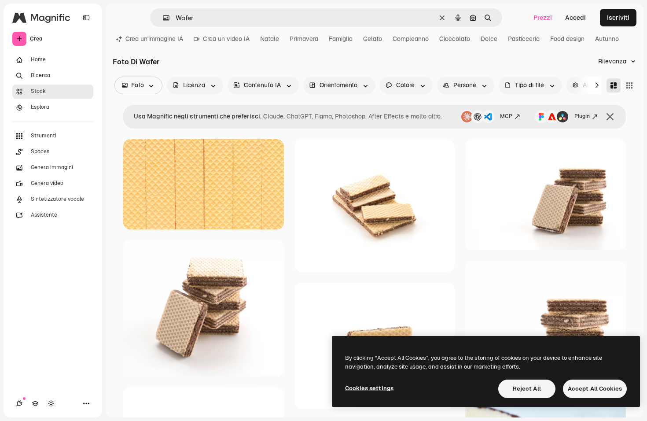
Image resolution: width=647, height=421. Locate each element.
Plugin (582, 116)
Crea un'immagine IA (154, 39)
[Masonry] (614, 85)
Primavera (304, 39)
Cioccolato (454, 39)
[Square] (629, 85)
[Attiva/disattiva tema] (51, 403)
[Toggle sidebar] (86, 18)
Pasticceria (524, 39)
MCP (506, 116)
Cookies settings (369, 388)
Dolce (489, 39)
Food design (567, 39)
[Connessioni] (19, 403)
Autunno (607, 39)
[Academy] (35, 403)
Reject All (527, 388)
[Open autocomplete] (163, 18)
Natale (269, 39)
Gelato (372, 39)
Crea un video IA (226, 39)
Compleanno (411, 39)
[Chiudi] (610, 116)
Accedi (575, 18)
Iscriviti (618, 18)
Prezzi (542, 18)
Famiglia (341, 39)
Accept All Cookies (595, 388)
